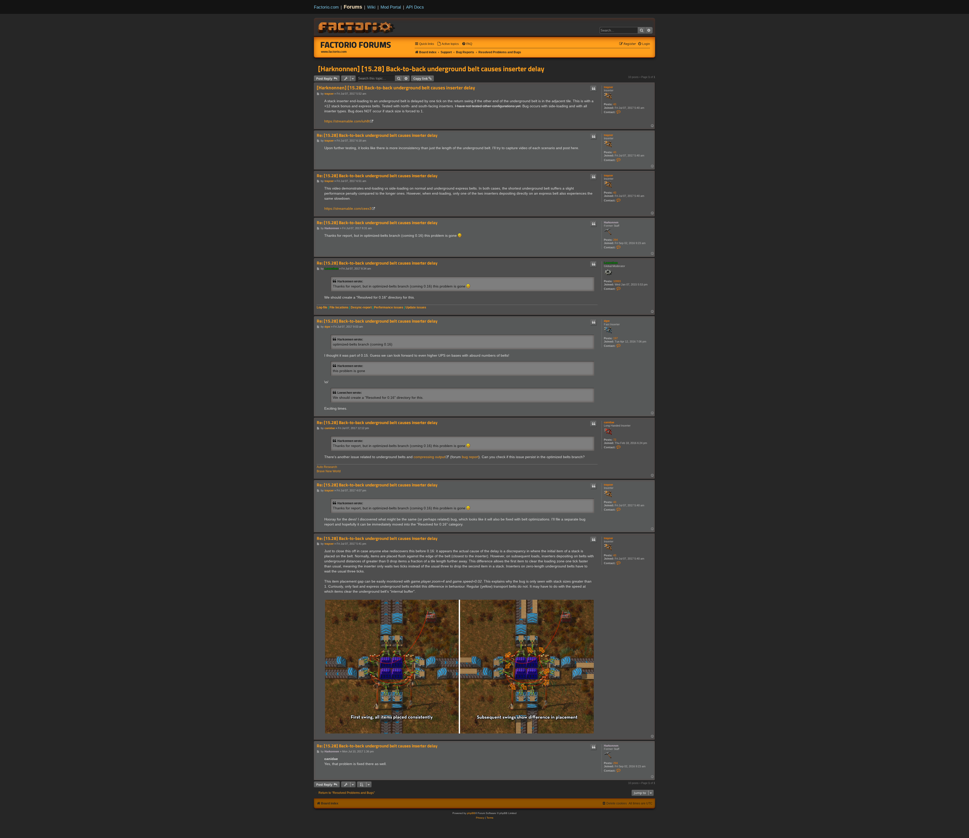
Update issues (416, 307)
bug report (470, 457)
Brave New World (329, 471)
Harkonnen (611, 222)
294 (615, 239)
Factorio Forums (355, 44)
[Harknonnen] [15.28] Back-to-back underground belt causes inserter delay (431, 68)
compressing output (429, 457)
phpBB (471, 813)
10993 (617, 281)
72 (614, 439)
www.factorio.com (334, 52)
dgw (607, 320)
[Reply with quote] (593, 89)
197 (615, 338)
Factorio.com (326, 7)
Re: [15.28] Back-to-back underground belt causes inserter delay (377, 135)
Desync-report (361, 307)
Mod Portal (391, 7)
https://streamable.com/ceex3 (347, 208)
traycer (608, 87)
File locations (339, 307)
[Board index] (356, 26)
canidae (609, 422)
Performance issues (388, 307)
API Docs (415, 7)
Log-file (322, 307)
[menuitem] (448, 44)
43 (614, 104)
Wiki (371, 7)
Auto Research (327, 467)
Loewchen (611, 262)
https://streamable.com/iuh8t (347, 121)
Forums (353, 7)
